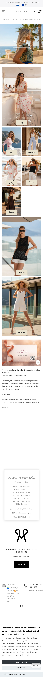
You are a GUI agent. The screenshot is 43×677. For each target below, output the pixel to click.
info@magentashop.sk (15, 2)
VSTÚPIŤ (21, 564)
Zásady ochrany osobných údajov (13, 674)
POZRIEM (21, 46)
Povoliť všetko (21, 662)
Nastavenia (21, 668)
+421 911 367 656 (32, 2)
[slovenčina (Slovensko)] (18, 5)
